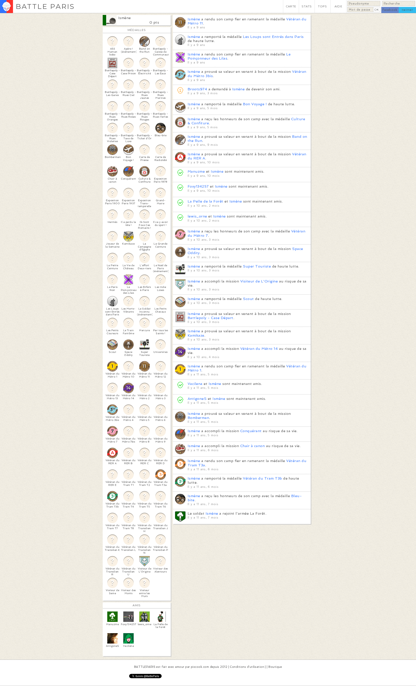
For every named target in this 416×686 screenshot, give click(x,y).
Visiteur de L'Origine (259, 281)
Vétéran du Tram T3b (262, 478)
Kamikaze (196, 335)
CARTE (291, 6)
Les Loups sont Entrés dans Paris (273, 37)
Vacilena (195, 384)
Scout (248, 299)
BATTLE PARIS (45, 6)
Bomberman (198, 418)
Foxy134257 (198, 186)
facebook (389, 9)
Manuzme (196, 171)
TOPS (322, 6)
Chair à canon (252, 446)
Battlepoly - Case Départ (210, 318)
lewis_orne (197, 216)
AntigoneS (197, 399)
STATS (307, 6)
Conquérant (251, 431)
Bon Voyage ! (255, 104)
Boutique (275, 666)
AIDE (338, 6)
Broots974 (197, 89)
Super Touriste (257, 266)
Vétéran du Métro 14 (259, 349)
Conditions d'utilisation (247, 666)
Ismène (124, 18)
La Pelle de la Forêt (205, 201)
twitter (407, 9)
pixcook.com (200, 666)
